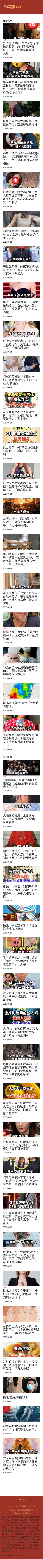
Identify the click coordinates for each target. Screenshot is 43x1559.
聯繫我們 (29, 1510)
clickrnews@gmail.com (21, 1513)
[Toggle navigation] (37, 6)
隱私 (23, 1510)
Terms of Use (15, 1510)
